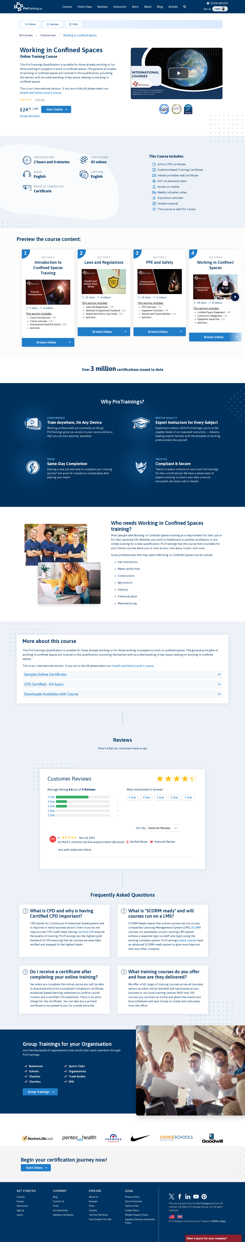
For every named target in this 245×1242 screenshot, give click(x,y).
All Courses (26, 35)
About (148, 6)
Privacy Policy (132, 1197)
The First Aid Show (98, 1215)
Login (217, 8)
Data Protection (133, 1201)
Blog (160, 6)
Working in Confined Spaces (80, 35)
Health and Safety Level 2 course (40, 92)
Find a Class (85, 6)
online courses (187, 940)
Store (135, 6)
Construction (48, 35)
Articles (173, 6)
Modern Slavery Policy (136, 1215)
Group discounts (30, 116)
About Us (93, 1197)
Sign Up (207, 9)
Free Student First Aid (100, 1219)
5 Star (51, 797)
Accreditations (60, 1210)
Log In (20, 1215)
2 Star (51, 810)
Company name (196, 1195)
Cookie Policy (132, 1210)
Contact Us (58, 1201)
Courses (67, 6)
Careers (93, 1210)
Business (103, 6)
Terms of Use (131, 1206)
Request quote (201, 1221)
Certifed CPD (86, 931)
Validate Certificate (63, 1215)
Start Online (54, 109)
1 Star (51, 815)
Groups (20, 1201)
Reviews (54, 24)
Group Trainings (38, 1092)
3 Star (51, 806)
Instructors (119, 6)
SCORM (196, 927)
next (235, 297)
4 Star (51, 801)
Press (91, 1206)
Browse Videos (46, 342)
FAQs (75, 24)
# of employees (196, 1207)
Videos (32, 24)
